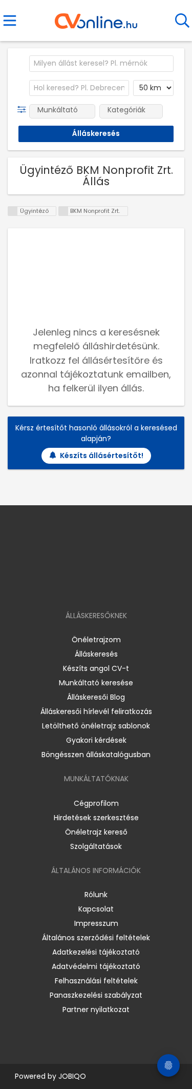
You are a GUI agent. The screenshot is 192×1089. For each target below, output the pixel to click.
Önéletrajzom (96, 640)
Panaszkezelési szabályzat (96, 995)
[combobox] (101, 63)
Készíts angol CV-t (96, 668)
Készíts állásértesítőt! (101, 455)
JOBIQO (72, 1076)
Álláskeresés (96, 654)
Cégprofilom (96, 803)
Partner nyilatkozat (96, 1009)
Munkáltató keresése (96, 683)
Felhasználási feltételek (96, 981)
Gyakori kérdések (96, 740)
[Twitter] (121, 586)
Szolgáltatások (96, 846)
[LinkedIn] (106, 586)
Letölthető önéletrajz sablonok (96, 726)
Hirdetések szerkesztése (96, 818)
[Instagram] (89, 586)
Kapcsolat (96, 909)
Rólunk (96, 894)
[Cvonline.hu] (96, 17)
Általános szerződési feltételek (96, 938)
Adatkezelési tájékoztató (96, 952)
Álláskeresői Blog (96, 697)
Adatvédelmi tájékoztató (96, 966)
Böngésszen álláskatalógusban (96, 754)
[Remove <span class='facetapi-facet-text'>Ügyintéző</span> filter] (12, 211)
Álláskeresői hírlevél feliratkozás (96, 711)
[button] (23, 109)
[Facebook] (72, 586)
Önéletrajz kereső (96, 832)
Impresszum (96, 923)
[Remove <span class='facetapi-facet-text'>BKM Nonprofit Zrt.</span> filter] (63, 211)
